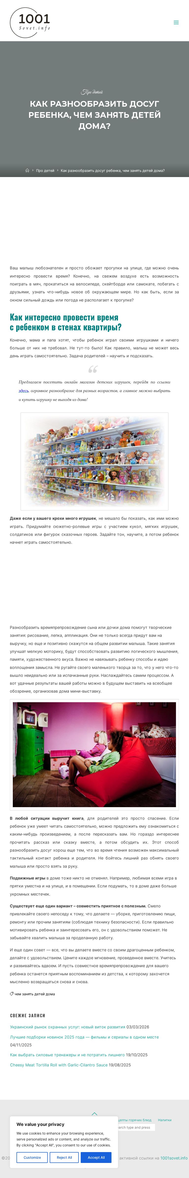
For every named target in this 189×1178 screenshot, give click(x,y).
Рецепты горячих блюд (132, 1120)
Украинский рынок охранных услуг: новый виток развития (67, 1026)
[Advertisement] (94, 225)
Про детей (91, 92)
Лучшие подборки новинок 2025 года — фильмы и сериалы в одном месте (84, 1037)
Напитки (165, 1120)
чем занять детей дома (35, 994)
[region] (64, 1142)
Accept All (96, 1157)
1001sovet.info (174, 1158)
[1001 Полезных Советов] (34, 22)
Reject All (64, 1157)
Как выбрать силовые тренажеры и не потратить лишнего (67, 1054)
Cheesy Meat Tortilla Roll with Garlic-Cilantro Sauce (59, 1064)
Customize (32, 1157)
